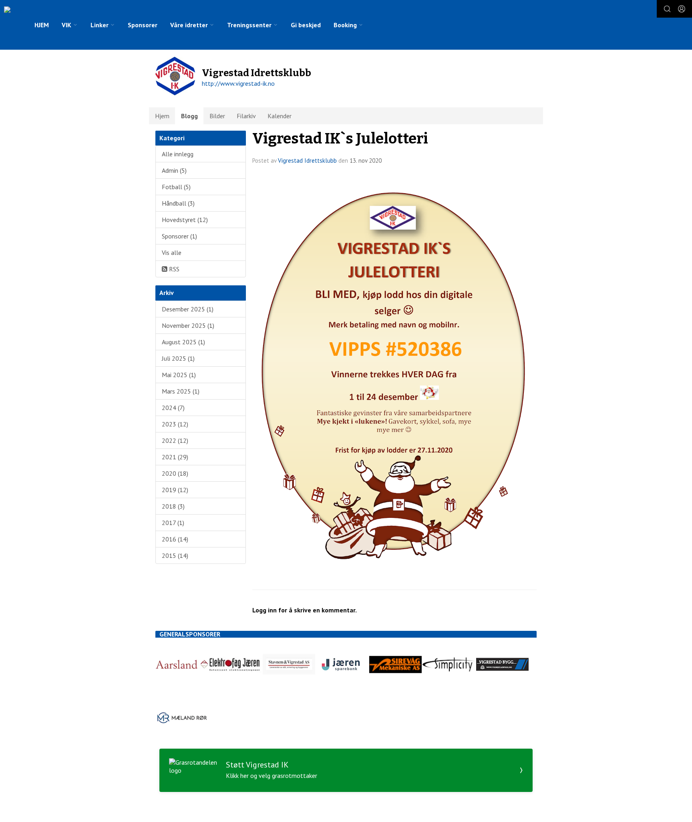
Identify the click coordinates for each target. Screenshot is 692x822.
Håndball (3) (178, 203)
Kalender (280, 116)
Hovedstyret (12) (185, 220)
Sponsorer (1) (179, 236)
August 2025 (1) (183, 342)
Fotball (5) (176, 187)
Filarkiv (246, 116)
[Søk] (667, 9)
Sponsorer (142, 25)
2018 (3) (173, 506)
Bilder (217, 116)
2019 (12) (175, 490)
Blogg (189, 116)
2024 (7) (173, 408)
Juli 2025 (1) (178, 358)
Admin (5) (174, 170)
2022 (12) (175, 440)
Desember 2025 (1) (187, 309)
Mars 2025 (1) (180, 391)
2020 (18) (175, 473)
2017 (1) (173, 523)
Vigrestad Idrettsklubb (307, 160)
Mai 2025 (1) (179, 375)
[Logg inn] (681, 9)
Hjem (162, 116)
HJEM (41, 25)
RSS (173, 269)
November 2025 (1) (188, 325)
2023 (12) (175, 424)
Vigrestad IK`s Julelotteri (340, 138)
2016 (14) (175, 539)
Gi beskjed (306, 25)
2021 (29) (175, 457)
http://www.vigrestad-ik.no (238, 83)
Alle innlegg (177, 154)
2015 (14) (175, 555)
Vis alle (171, 252)
